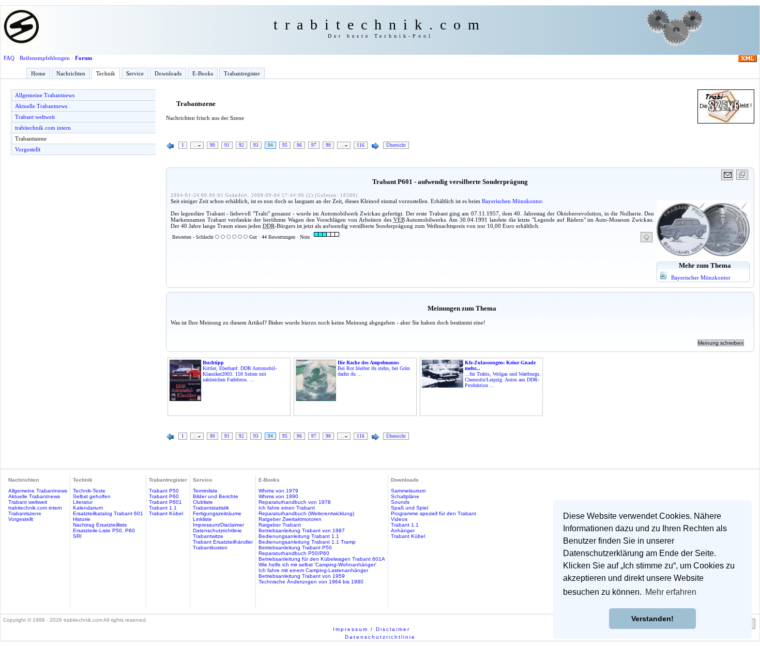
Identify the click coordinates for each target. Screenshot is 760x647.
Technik (105, 73)
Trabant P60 (164, 496)
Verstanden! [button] (652, 618)
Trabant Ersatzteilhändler (223, 542)
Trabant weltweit (35, 117)
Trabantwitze (208, 536)
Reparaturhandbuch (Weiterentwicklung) (306, 513)
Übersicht (396, 145)
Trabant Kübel (166, 513)
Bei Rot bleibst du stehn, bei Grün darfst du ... (374, 368)
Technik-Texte (89, 491)
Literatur (83, 502)
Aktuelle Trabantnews (41, 106)
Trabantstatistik (211, 508)
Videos (399, 519)
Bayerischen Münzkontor (512, 201)
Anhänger (403, 530)
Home (38, 73)
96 (299, 145)
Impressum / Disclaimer (371, 629)
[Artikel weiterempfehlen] (727, 175)
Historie (81, 519)
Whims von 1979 (278, 491)
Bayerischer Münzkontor (701, 277)
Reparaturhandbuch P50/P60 (294, 553)
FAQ (9, 58)
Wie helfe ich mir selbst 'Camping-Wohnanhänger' (317, 564)
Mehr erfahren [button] (670, 592)
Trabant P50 (164, 491)
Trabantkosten (210, 547)
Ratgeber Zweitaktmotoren (290, 519)
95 (284, 145)
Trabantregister (242, 73)
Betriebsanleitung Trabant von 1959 (302, 576)
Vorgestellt (27, 149)
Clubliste (203, 502)
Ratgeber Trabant (280, 525)
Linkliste (202, 519)
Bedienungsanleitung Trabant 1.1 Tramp (307, 542)
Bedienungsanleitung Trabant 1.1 (299, 536)
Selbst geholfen (92, 496)
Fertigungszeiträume (217, 513)
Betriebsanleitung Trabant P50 (295, 547)
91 (227, 145)
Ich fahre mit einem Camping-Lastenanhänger (313, 570)
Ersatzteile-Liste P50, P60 (104, 530)
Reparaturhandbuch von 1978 (295, 502)
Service (135, 73)
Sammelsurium (408, 491)
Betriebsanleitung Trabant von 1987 (302, 530)
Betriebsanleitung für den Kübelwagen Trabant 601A (322, 559)
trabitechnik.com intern (43, 128)
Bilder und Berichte (215, 496)
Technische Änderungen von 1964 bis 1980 (311, 581)
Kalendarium (88, 508)
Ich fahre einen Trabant (287, 508)
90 (212, 145)
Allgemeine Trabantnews (44, 95)
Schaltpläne (405, 496)
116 (360, 145)
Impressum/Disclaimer (218, 525)
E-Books (202, 73)
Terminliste (205, 491)
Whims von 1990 (278, 496)
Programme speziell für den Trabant (433, 513)
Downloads (168, 73)
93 (256, 145)
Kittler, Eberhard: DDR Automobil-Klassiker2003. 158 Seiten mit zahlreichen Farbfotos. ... (240, 371)
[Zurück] (170, 146)
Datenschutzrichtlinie (217, 530)
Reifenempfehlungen (45, 58)
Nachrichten (70, 73)
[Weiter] (375, 146)
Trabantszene (31, 138)
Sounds (400, 502)
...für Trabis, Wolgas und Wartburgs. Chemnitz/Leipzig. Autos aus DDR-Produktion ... (503, 374)
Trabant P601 (165, 502)
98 (328, 145)
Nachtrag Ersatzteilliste (100, 525)
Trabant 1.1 (163, 508)
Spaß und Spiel (409, 508)
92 (241, 145)
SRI (77, 536)
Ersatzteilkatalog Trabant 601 (108, 513)
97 (313, 145)
